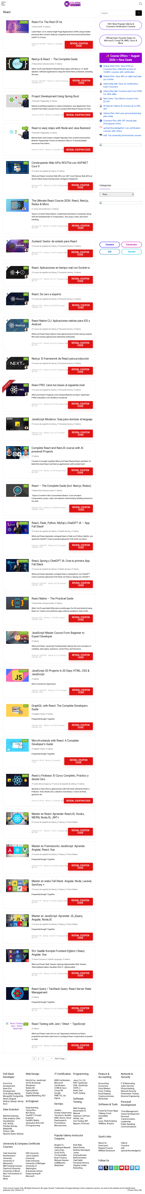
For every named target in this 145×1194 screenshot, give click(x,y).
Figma (28, 1090)
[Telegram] (137, 1168)
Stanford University (11, 1168)
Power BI (102, 1111)
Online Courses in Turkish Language (47, 959)
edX (109, 252)
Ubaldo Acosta (65, 531)
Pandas (6, 1126)
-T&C (140, 1190)
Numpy (14, 1126)
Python (6, 1131)
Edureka (131, 252)
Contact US (19, 1190)
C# (84, 1080)
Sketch (35, 1090)
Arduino (110, 1123)
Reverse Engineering (130, 1096)
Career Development (130, 1114)
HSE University (32, 1153)
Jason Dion (59, 1150)
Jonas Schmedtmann (41, 209)
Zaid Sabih (78, 1160)
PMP (56, 1095)
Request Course (105, 1148)
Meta (5, 1179)
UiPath (76, 1118)
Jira (81, 1118)
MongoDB (7, 1096)
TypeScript (82, 1083)
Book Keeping (104, 1093)
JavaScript (41, 1080)
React (5, 1099)
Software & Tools (108, 1104)
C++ (80, 1080)
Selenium (77, 1116)
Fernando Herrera (66, 246)
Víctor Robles (72, 822)
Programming (81, 1073)
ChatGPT (30, 1115)
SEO (43, 1095)
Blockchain (103, 1099)
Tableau (102, 1113)
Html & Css (30, 1080)
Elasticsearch (60, 1120)
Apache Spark (9, 1134)
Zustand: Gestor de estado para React (54, 241)
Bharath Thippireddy (41, 101)
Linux (100, 1121)
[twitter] (106, 1168)
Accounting (103, 1083)
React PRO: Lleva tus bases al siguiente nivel (58, 385)
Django (13, 1101)
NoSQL (11, 1123)
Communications (128, 1127)
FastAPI (29, 1120)
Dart (81, 1090)
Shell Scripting (110, 1121)
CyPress (86, 1116)
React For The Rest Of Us (47, 22)
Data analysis (9, 1118)
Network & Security (127, 1075)
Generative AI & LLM (35, 1123)
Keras (32, 1113)
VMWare (102, 1123)
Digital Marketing (33, 1095)
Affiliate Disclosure (106, 1150)
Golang (82, 1093)
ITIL (60, 1095)
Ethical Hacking (127, 1088)
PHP (75, 1083)
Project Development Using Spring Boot (55, 96)
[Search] (140, 4)
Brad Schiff (37, 27)
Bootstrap (36, 1083)
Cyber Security (127, 1086)
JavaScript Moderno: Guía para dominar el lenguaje (62, 419)
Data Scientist (11, 1109)
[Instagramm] (111, 1168)
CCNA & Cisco (60, 1088)
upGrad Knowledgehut (131, 1150)
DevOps (58, 1103)
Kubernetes (66, 1113)
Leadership (126, 1121)
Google (57, 1093)
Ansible (68, 1115)
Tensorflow (31, 1110)
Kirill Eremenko (79, 1158)
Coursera (110, 244)
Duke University (33, 1161)
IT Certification (62, 1073)
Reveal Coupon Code (79, 44)
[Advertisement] (120, 277)
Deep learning (32, 1108)
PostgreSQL (18, 1096)
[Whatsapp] (116, 1168)
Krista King (78, 1168)
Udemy (47, 27)
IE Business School (34, 1171)
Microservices (60, 1125)
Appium (76, 1123)
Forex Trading (104, 1091)
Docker (57, 1113)
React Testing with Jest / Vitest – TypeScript (58, 1024)
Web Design (32, 1073)
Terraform (59, 1115)
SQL (5, 1123)
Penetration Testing (130, 1093)
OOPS (76, 1088)
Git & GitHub (8, 1093)
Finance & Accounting (104, 1075)
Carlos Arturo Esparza (42, 784)
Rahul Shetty (79, 1147)
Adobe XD (30, 1088)
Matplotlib (7, 1129)
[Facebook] (100, 1168)
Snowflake (103, 1116)
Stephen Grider (39, 714)
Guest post (103, 1145)
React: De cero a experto (46, 294)
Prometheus (60, 1123)
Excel (108, 1113)
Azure (62, 1118)
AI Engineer (32, 1101)
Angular (12, 1099)
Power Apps (112, 1111)
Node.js (6, 1101)
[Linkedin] (132, 1168)
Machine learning (10, 1116)
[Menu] (3, 4)
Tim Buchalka (60, 1155)
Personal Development (128, 1103)
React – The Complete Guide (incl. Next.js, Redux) (61, 485)
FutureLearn (131, 244)
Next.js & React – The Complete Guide (54, 59)
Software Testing (78, 1100)
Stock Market (104, 1088)
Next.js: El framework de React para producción (60, 358)
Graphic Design (32, 1093)
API (86, 1121)
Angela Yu (59, 1145)
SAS (12, 1131)
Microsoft (30, 1176)
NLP (27, 1113)
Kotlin (75, 1090)
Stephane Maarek (62, 1147)
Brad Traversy (60, 1158)
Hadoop (20, 1134)
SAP (100, 1118)
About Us (102, 1143)
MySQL (17, 1093)
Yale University (9, 1153)
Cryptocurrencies (106, 1096)
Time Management (129, 1111)
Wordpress (30, 1085)
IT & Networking (128, 1083)
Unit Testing (78, 1121)
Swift (75, 1093)
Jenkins (57, 1110)
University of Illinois (11, 1171)
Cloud (68, 1118)
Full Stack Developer (8, 1075)
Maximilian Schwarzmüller (43, 64)
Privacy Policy (133, 1190)
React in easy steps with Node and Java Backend (61, 128)
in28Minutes (59, 1163)
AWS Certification (62, 1080)
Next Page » (60, 1058)
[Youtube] (121, 1168)
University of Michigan (35, 1163)
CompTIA (58, 1090)
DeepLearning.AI (33, 1173)
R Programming (33, 1125)
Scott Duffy (59, 1152)
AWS (56, 1118)
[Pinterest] (127, 1168)
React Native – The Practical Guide (52, 598)
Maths (36, 1120)
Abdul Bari (59, 1165)
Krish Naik (77, 1145)
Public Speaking (128, 1124)
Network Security (128, 1091)
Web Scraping (79, 1108)
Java (75, 1080)
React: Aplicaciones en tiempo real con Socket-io (61, 267)
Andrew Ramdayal (81, 1150)
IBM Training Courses (12, 1166)
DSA (75, 1085)
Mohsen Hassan (61, 1160)
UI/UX (28, 1083)
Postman (85, 1123)
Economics (103, 1086)
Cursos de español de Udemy (44, 171)
